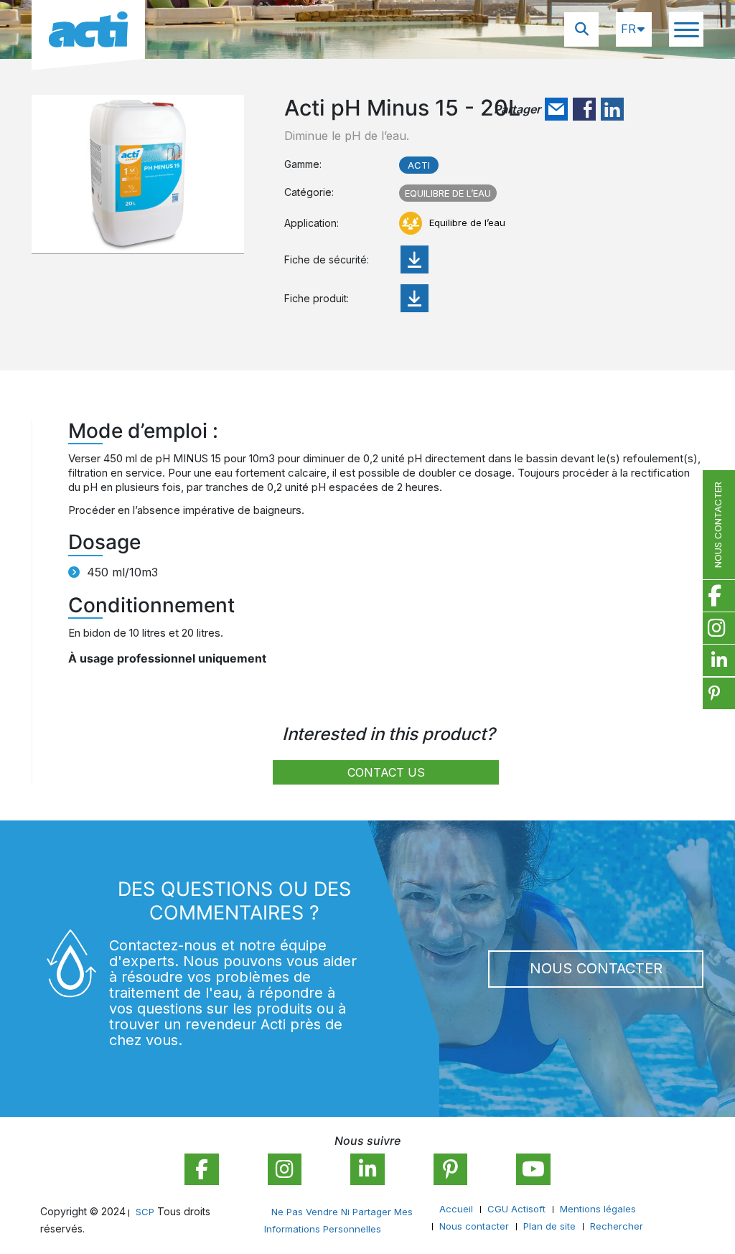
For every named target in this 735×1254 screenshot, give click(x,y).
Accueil (456, 1209)
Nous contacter (596, 968)
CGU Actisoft (516, 1209)
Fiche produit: (316, 298)
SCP (145, 1211)
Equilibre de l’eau (448, 193)
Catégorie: (309, 192)
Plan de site (549, 1226)
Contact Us (386, 772)
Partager (517, 109)
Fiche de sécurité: (326, 259)
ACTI (419, 165)
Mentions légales (598, 1209)
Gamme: (303, 164)
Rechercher (616, 1226)
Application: (311, 223)
